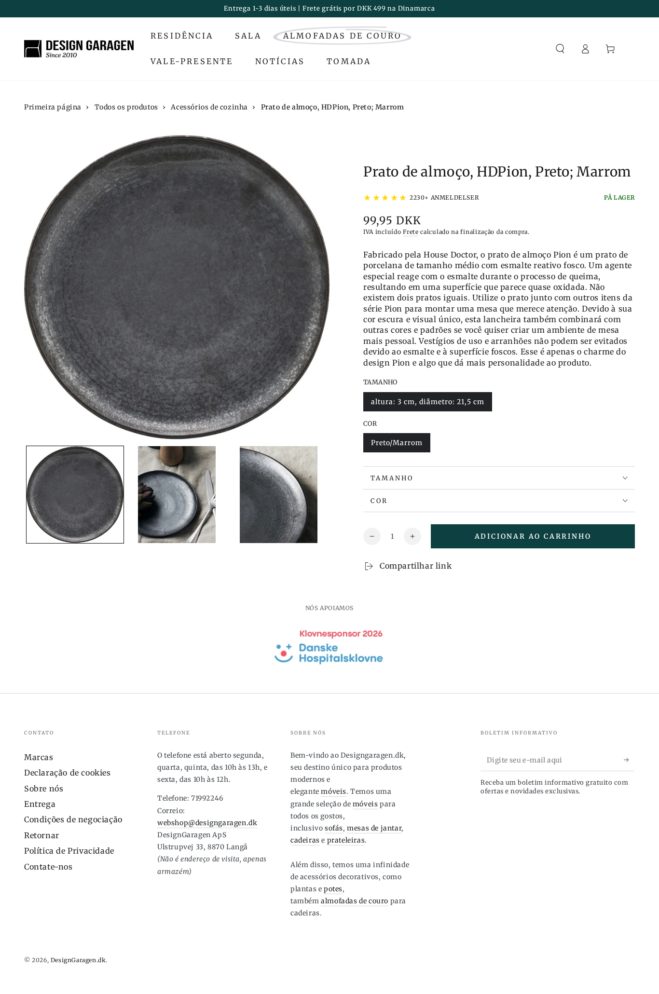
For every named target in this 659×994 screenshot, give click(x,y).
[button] (560, 48)
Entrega (39, 804)
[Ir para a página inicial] (79, 48)
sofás (334, 828)
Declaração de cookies (67, 772)
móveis (333, 791)
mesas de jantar (374, 828)
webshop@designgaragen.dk (207, 822)
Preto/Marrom (397, 445)
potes (333, 889)
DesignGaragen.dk (78, 960)
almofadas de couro (354, 901)
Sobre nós (43, 788)
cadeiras (305, 840)
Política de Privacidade (69, 851)
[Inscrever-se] (629, 760)
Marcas (39, 757)
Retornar (41, 835)
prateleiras (346, 840)
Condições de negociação (73, 819)
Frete (411, 231)
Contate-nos (48, 866)
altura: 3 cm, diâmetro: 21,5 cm (427, 404)
